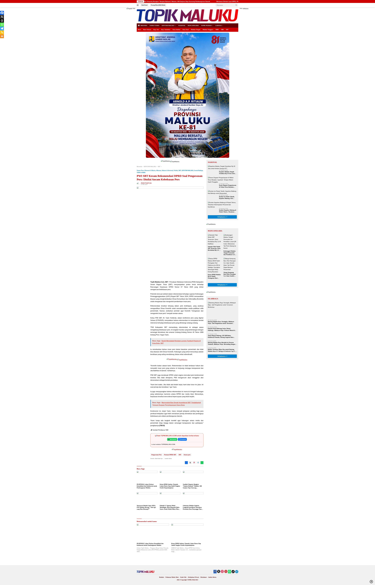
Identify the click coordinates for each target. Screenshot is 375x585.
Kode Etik (183, 577)
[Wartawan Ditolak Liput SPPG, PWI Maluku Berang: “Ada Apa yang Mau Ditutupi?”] (147, 498)
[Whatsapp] (2, 24)
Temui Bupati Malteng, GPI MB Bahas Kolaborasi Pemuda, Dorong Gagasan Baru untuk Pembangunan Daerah (220, 336)
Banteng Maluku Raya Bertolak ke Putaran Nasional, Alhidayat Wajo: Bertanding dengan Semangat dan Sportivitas (221, 343)
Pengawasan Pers (156, 454)
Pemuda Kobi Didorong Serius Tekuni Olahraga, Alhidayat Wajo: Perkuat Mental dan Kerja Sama (222, 329)
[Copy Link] (2, 32)
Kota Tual (186, 29)
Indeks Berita (212, 577)
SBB (222, 29)
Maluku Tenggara (208, 29)
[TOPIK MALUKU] (187, 15)
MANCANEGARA (193, 25)
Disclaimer (203, 577)
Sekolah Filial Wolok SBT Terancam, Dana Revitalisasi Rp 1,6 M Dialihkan (214, 248)
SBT (227, 29)
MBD (217, 29)
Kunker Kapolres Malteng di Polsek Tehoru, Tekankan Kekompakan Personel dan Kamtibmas (227, 211)
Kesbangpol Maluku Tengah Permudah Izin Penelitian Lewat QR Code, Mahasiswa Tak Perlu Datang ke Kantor (230, 253)
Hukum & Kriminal (167, 170)
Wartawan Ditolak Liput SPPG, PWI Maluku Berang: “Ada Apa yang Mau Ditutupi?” (173, 1)
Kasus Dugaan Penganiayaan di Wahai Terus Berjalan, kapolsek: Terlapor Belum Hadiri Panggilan (227, 186)
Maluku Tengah (195, 29)
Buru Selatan (147, 29)
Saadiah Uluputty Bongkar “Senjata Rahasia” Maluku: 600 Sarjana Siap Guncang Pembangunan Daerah (192, 486)
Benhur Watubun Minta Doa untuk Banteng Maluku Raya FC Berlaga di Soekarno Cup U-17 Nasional (222, 350)
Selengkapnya (221, 217)
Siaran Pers (140, 170)
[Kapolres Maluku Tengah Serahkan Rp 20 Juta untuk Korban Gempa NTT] (222, 167)
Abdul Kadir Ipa (146, 183)
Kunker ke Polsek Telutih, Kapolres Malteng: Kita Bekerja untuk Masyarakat (227, 197)
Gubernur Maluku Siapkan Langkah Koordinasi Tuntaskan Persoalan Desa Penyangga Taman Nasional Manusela (193, 507)
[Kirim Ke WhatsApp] (201, 462)
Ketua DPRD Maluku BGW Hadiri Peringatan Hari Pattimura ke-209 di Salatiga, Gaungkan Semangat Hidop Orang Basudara (214, 276)
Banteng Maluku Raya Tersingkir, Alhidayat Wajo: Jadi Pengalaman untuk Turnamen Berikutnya (221, 322)
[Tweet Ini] (190, 462)
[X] (2, 17)
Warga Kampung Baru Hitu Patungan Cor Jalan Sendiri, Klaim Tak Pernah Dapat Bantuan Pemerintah (230, 274)
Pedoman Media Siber (172, 577)
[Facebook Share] (186, 462)
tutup (134, 8)
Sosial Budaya (198, 170)
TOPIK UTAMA (154, 25)
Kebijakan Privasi (193, 577)
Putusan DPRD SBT (170, 454)
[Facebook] (2, 13)
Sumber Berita (168, 458)
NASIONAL (181, 25)
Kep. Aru (156, 29)
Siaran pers (187, 454)
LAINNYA (218, 25)
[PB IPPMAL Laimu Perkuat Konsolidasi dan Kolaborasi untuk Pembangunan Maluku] (147, 477)
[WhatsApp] (229, 571)
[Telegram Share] (198, 462)
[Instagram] (222, 571)
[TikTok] (233, 571)
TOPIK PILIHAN (206, 25)
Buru (139, 29)
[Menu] (138, 5)
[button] (236, 5)
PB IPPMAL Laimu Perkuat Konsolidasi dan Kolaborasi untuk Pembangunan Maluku (147, 486)
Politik (176, 170)
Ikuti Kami (145, 5)
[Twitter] (218, 571)
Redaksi (161, 577)
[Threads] (2, 21)
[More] (2, 36)
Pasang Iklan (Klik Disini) (158, 5)
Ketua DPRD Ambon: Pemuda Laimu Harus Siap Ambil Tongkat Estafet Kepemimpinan (170, 486)
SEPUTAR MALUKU (168, 25)
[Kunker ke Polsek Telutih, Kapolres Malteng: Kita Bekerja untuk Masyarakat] (222, 192)
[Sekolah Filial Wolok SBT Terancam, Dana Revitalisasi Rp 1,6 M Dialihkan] (214, 239)
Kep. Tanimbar (165, 29)
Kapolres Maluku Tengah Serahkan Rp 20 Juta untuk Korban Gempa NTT (227, 172)
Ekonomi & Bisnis (150, 170)
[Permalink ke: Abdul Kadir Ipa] (138, 183)
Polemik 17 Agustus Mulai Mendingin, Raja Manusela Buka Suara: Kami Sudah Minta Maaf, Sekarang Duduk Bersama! (170, 507)
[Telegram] (2, 28)
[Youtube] (225, 571)
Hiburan (158, 170)
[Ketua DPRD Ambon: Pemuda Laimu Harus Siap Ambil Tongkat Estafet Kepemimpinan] (170, 477)
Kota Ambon (176, 29)
